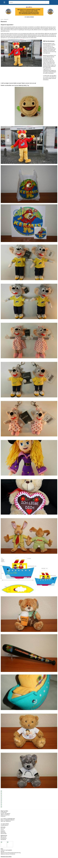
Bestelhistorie (4, 838)
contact (27, 83)
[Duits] (29, 7)
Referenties (3, 832)
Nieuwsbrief (3, 839)
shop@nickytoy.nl (4, 825)
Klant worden (3, 833)
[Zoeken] (47, 2)
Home (2, 19)
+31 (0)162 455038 (5, 823)
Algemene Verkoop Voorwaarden (8, 854)
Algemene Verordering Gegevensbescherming (11, 852)
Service (2, 829)
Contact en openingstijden (6, 850)
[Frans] (31, 7)
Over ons (3, 828)
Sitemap (2, 851)
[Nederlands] (26, 7)
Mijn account (3, 837)
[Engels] (28, 7)
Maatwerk (6, 19)
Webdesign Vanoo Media (6, 856)
